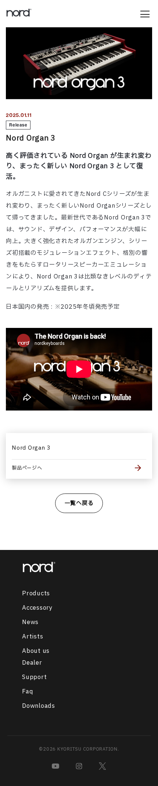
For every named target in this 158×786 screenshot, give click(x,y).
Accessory (37, 607)
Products (36, 593)
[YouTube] (55, 766)
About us (36, 651)
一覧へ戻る (79, 503)
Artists (32, 636)
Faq (27, 691)
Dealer (32, 662)
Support (34, 677)
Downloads (38, 706)
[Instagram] (79, 766)
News (30, 622)
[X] (102, 766)
